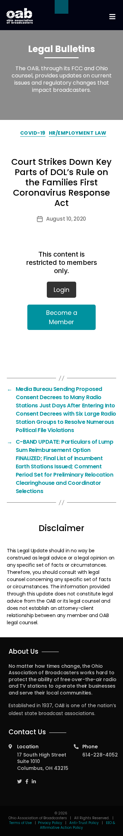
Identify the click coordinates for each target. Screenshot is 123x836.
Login (61, 289)
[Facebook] (26, 778)
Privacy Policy (50, 822)
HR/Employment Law (78, 133)
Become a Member (61, 317)
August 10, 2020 (66, 218)
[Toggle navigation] (112, 17)
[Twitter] (19, 778)
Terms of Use (21, 822)
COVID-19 (32, 133)
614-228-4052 (100, 754)
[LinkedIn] (34, 778)
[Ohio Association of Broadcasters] (19, 16)
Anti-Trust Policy (84, 822)
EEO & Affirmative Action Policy (77, 825)
